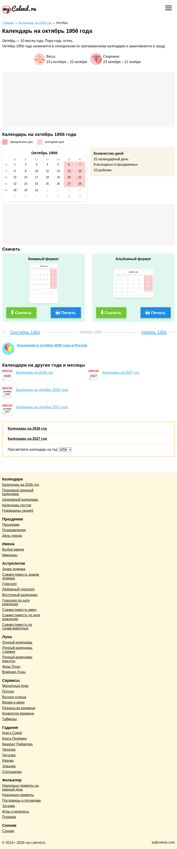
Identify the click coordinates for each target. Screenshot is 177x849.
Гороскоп (9, 584)
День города (12, 535)
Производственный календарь (17, 492)
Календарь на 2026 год (34, 372)
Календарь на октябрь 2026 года (42, 390)
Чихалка (9, 749)
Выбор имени (13, 549)
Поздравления (14, 530)
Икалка (8, 760)
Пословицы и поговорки (21, 800)
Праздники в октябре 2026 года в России (52, 345)
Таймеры (9, 719)
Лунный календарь (17, 642)
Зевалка (9, 766)
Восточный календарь (20, 595)
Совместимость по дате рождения (21, 617)
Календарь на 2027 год (120, 372)
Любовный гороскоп (18, 589)
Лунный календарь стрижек (17, 649)
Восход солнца (14, 697)
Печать (68, 312)
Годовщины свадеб (17, 510)
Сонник (8, 831)
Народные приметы (18, 795)
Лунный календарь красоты (17, 659)
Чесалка (9, 755)
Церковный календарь (20, 499)
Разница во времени (18, 708)
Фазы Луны (11, 666)
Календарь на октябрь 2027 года (42, 407)
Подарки (9, 817)
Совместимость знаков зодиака (20, 576)
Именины (9, 555)
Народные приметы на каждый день (20, 787)
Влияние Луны (14, 672)
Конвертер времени (18, 713)
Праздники (10, 524)
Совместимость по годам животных (17, 626)
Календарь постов (16, 505)
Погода (8, 691)
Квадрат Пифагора (17, 744)
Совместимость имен (19, 610)
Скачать (23, 312)
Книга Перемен (14, 738)
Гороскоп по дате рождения (16, 602)
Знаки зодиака (13, 569)
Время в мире (13, 702)
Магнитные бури (15, 686)
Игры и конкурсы (15, 811)
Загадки (8, 806)
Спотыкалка (12, 772)
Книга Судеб (12, 733)
